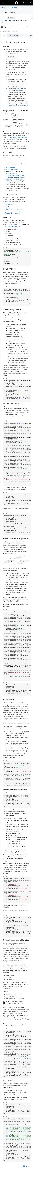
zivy (5, 27)
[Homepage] (16, 2)
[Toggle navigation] (2, 2)
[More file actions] (31, 35)
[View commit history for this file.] (30, 27)
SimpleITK (7, 8)
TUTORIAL (15, 8)
